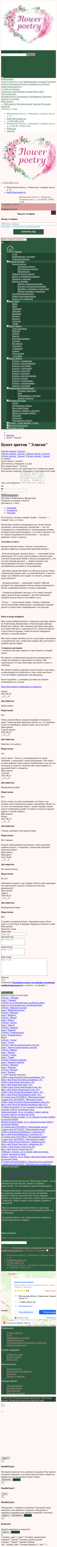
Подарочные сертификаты (28, 96)
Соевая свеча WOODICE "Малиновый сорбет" (23, 1139)
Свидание (17, 346)
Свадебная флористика (23, 294)
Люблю (15, 333)
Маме (14, 304)
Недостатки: (7, 947)
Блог (20, 393)
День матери (18, 353)
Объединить (17, 1515)
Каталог (20, 261)
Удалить (15, 1532)
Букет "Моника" (9, 1067)
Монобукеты (24, 271)
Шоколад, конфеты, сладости (26, 410)
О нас (9, 62)
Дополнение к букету (22, 420)
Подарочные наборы (22, 405)
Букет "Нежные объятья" (13, 1062)
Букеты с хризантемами (23, 383)
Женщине (16, 314)
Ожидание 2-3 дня (9, 495)
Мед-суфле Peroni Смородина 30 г (17, 1149)
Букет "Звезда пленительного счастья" (19, 1047)
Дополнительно (8, 94)
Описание (11, 508)
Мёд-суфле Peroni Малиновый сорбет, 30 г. (21, 1094)
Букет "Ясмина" (8, 1030)
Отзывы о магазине (27, 391)
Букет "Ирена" (8, 1020)
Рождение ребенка (21, 338)
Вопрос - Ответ (30, 423)
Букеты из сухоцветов (22, 299)
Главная (18, 251)
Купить (17, 1480)
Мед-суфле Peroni (20, 408)
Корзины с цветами (21, 279)
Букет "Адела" (8, 1042)
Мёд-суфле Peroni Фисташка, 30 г (17, 1084)
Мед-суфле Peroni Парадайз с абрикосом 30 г (22, 1144)
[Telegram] (4, 1230)
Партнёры (46, 96)
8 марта (15, 351)
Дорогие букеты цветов (23, 274)
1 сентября (17, 356)
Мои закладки (13, 1391)
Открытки (17, 418)
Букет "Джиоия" (9, 1000)
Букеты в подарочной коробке (32, 286)
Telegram (11, 131)
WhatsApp (11, 128)
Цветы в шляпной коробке (30, 284)
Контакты (23, 425)
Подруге (16, 316)
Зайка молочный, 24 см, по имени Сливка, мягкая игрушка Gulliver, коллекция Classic (24, 1113)
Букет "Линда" (8, 1025)
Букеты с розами (20, 378)
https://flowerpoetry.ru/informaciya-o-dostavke (21, 686)
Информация (7, 79)
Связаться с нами (9, 91)
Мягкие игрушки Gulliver (24, 413)
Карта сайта (38, 91)
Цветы (18, 358)
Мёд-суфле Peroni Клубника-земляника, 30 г (22, 1079)
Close (4, 1494)
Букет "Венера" (8, 1072)
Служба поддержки (10, 89)
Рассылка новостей (16, 1393)
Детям (15, 324)
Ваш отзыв (6, 957)
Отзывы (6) (12, 510)
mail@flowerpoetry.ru (16, 118)
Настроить (6, 1480)
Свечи (15, 403)
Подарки (21, 401)
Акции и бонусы (15, 59)
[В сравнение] (5, 493)
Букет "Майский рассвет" (13, 1010)
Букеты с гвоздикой (21, 366)
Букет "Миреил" (9, 1015)
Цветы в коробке (20, 281)
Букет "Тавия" (8, 1057)
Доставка (11, 513)
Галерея (20, 428)
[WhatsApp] (3, 1230)
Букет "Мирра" (8, 1052)
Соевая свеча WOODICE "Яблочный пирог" (22, 1099)
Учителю (16, 321)
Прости (15, 336)
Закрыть (5, 1458)
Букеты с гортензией (22, 368)
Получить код (28, 232)
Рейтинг (5, 977)
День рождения (19, 328)
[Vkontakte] (1, 1230)
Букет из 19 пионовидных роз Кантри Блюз (21, 1005)
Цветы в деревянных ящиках (26, 276)
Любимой (16, 309)
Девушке (16, 311)
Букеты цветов (19, 264)
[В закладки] (2, 493)
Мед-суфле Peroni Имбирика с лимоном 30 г (22, 1134)
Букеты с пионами (21, 373)
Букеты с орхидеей (21, 371)
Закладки (37, 104)
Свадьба (16, 341)
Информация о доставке (18, 64)
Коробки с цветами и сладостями (33, 289)
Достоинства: (7, 937)
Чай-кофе (16, 415)
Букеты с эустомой (21, 386)
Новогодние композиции (24, 296)
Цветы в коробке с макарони (31, 291)
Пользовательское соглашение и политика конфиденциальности (26, 70)
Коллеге (16, 319)
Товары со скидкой (10, 99)
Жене (14, 306)
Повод (18, 326)
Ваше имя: (6, 931)
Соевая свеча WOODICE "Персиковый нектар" (23, 1129)
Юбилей (16, 331)
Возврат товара (25, 91)
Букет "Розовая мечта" (11, 1035)
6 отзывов (6, 458)
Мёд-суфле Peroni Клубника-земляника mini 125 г (24, 1104)
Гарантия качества (15, 67)
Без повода (17, 343)
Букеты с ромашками (22, 361)
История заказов (24, 104)
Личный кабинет (15, 1386)
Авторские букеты (26, 266)
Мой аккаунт (7, 101)
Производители (8, 96)
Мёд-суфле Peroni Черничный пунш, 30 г (20, 1089)
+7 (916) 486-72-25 (15, 121)
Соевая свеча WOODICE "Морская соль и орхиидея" (26, 1164)
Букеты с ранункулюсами (24, 376)
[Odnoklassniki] (2, 1230)
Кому (16, 301)
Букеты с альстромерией (23, 363)
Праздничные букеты (28, 269)
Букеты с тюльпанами (22, 381)
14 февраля (17, 348)
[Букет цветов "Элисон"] (13, 451)
